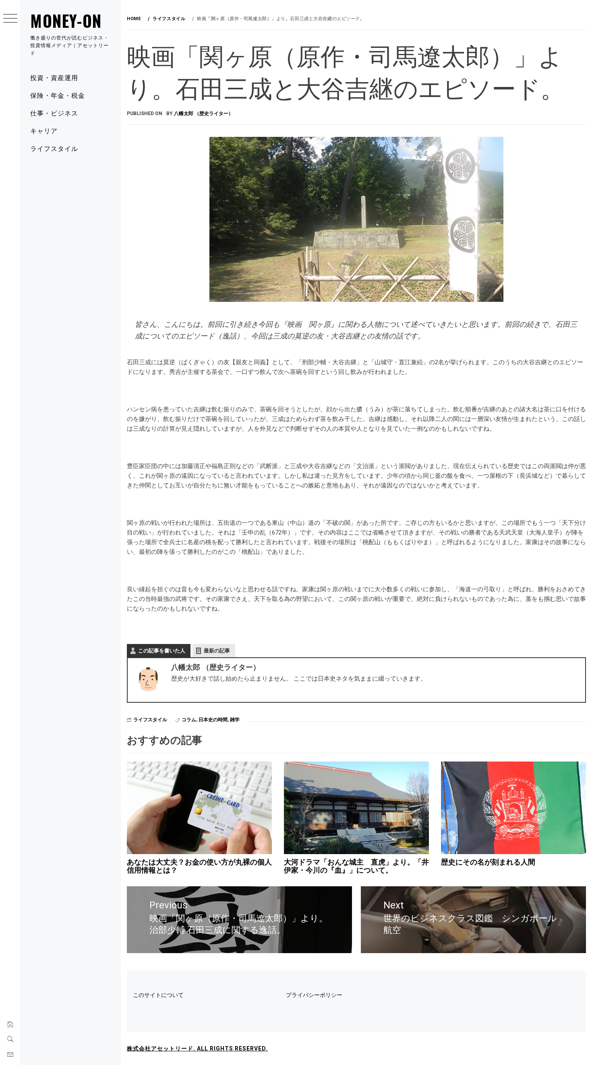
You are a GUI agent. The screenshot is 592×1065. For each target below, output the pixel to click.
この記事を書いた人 (161, 651)
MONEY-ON (66, 20)
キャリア (44, 130)
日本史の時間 (213, 719)
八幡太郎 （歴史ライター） (203, 113)
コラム (189, 719)
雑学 (235, 719)
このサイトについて (158, 995)
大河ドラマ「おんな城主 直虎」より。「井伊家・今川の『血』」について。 (356, 866)
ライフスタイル (54, 148)
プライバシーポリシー (314, 995)
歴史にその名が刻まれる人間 (488, 862)
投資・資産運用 (54, 77)
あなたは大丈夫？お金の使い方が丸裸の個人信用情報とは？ (199, 866)
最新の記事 (217, 651)
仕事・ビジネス (54, 113)
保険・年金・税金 (57, 95)
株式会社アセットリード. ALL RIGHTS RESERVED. (197, 1048)
